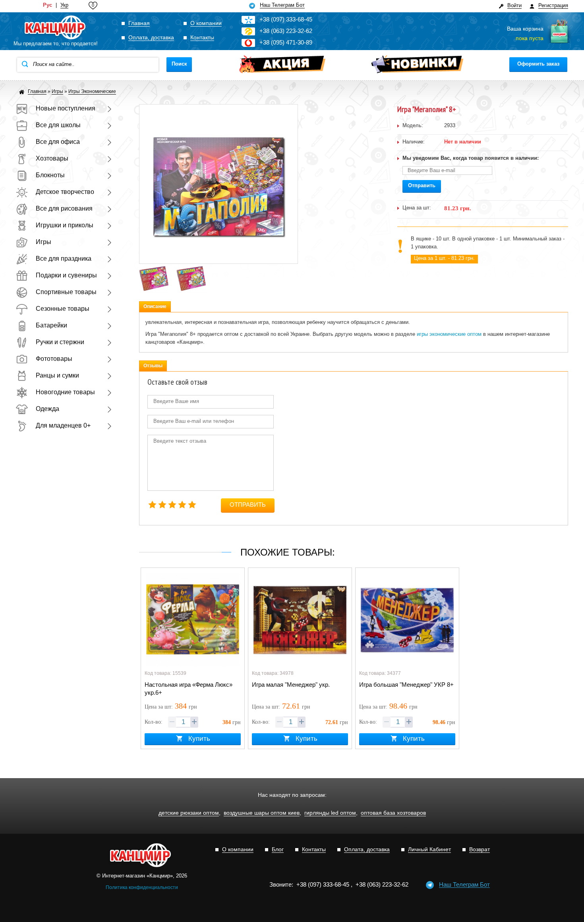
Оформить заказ (538, 64)
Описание (154, 306)
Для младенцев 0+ (63, 425)
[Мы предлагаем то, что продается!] (55, 27)
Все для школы (58, 125)
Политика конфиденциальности (142, 887)
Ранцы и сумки (57, 375)
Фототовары (54, 358)
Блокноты (50, 175)
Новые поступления (65, 108)
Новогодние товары (65, 392)
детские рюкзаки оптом (189, 813)
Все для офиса (58, 141)
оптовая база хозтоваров (393, 813)
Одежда (47, 408)
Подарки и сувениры (66, 275)
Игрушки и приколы (64, 225)
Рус (47, 5)
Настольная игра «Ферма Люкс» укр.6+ (188, 688)
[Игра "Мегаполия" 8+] (153, 268)
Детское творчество (65, 191)
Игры (43, 241)
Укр (64, 5)
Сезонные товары (62, 308)
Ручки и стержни (60, 342)
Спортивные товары (66, 292)
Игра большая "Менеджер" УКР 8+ (406, 684)
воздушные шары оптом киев (262, 813)
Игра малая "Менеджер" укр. (291, 684)
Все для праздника (63, 258)
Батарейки (51, 325)
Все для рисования (64, 208)
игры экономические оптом (449, 334)
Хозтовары (52, 158)
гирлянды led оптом (330, 813)
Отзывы (152, 365)
